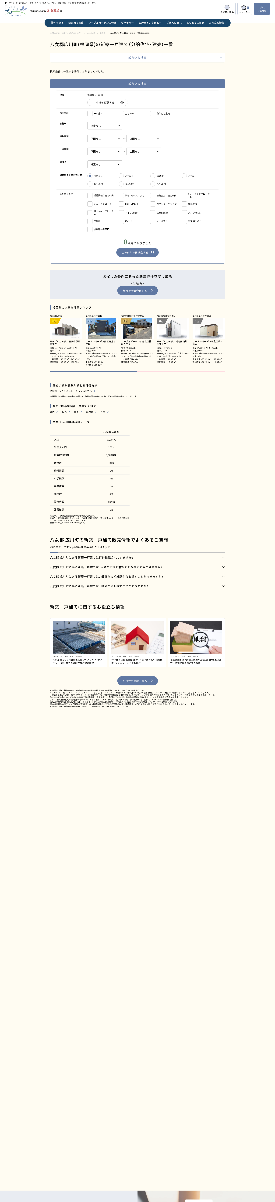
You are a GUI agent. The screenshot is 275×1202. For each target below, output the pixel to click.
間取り (63, 162)
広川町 (101, 94)
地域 (62, 94)
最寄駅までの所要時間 (71, 174)
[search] (137, 57)
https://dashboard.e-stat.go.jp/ (70, 522)
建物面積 (64, 136)
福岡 (52, 411)
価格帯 (63, 123)
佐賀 (64, 411)
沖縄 (103, 411)
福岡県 (90, 94)
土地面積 (64, 149)
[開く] (137, 557)
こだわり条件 (66, 193)
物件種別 (64, 112)
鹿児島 (89, 411)
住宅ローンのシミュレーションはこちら (71, 391)
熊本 (76, 411)
